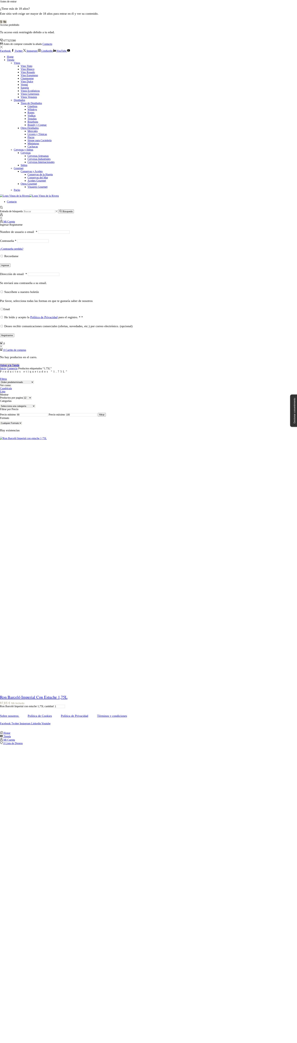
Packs (17, 189)
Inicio (3, 368)
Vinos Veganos (29, 97)
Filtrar (101, 414)
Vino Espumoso (29, 75)
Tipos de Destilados (31, 103)
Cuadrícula (6, 388)
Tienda (10, 59)
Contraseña (8, 241)
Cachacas (33, 146)
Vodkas (32, 115)
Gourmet (18, 168)
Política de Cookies (40, 716)
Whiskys (32, 109)
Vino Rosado (28, 72)
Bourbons (33, 121)
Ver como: (5, 385)
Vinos (17, 62)
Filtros (3, 378)
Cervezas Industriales (39, 158)
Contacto (47, 44)
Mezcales (33, 131)
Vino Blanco (27, 69)
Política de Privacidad (44, 317)
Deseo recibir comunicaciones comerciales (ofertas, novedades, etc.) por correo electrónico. (68, 326)
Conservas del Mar (38, 177)
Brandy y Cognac (37, 124)
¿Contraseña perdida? (11, 248)
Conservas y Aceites (32, 171)
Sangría (25, 87)
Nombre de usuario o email (18, 232)
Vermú (24, 84)
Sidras (24, 165)
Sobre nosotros (9, 716)
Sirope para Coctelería (40, 140)
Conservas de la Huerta (40, 174)
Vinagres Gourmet (37, 186)
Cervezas (26, 152)
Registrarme (7, 335)
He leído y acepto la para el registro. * (43, 317)
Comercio (12, 368)
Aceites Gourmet (37, 180)
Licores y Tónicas (37, 134)
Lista (2, 391)
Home (10, 56)
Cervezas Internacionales (41, 162)
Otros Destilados (30, 128)
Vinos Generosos (30, 93)
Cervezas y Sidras (23, 149)
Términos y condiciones (112, 716)
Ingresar (5, 265)
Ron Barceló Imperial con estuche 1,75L (34, 697)
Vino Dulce (27, 81)
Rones (31, 112)
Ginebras (32, 106)
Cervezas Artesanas (38, 155)
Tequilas (32, 118)
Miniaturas (33, 143)
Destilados (19, 100)
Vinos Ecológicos (30, 90)
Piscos (31, 137)
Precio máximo (57, 414)
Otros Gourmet (29, 183)
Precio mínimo (8, 414)
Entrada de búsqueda (11, 211)
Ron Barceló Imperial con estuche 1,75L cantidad (27, 706)
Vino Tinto (26, 66)
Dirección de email (13, 274)
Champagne (27, 78)
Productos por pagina (11, 397)
